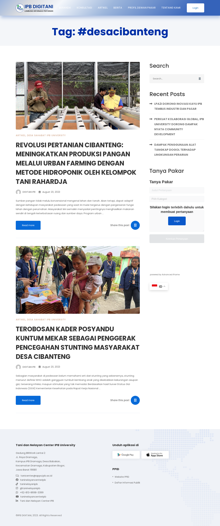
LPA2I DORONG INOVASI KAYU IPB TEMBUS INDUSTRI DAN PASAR (178, 106)
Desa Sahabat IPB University (46, 135)
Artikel (21, 135)
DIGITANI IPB (28, 192)
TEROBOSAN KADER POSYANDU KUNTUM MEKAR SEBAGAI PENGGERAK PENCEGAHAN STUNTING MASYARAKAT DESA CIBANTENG (77, 343)
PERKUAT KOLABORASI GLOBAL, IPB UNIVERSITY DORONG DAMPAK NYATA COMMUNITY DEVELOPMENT (179, 126)
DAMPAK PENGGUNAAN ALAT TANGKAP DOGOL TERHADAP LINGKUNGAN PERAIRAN (175, 150)
